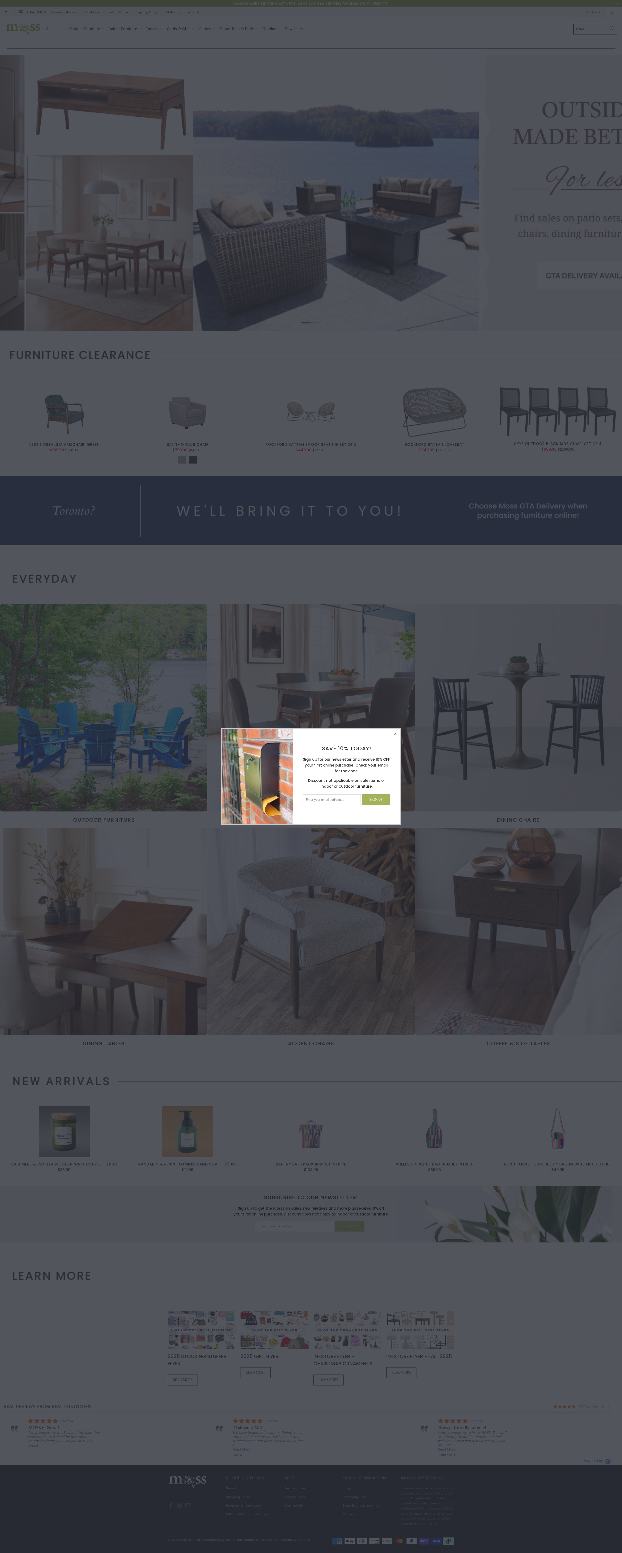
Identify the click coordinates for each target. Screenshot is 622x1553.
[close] (395, 733)
